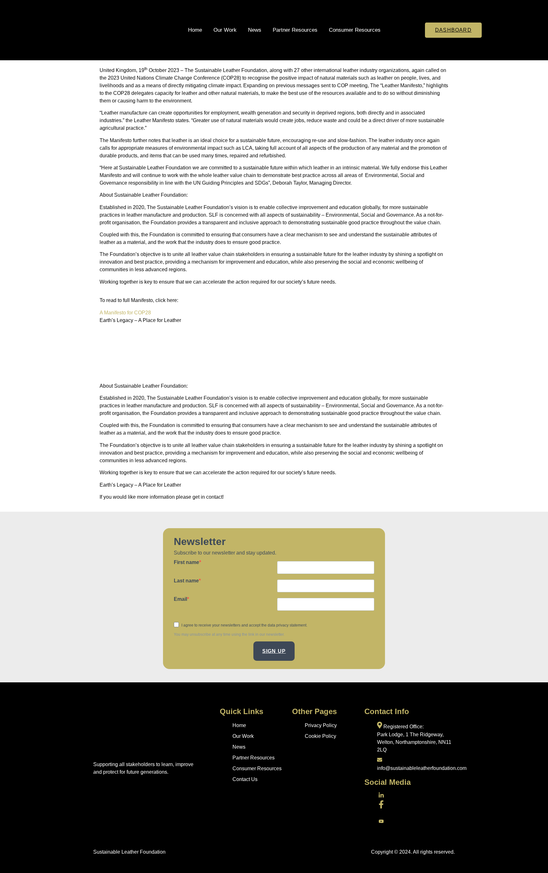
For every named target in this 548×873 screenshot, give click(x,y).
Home (195, 30)
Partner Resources (295, 30)
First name (186, 562)
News (254, 30)
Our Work (225, 30)
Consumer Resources (355, 30)
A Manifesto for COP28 (125, 312)
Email (180, 599)
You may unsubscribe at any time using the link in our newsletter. (229, 634)
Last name (186, 580)
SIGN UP (274, 651)
